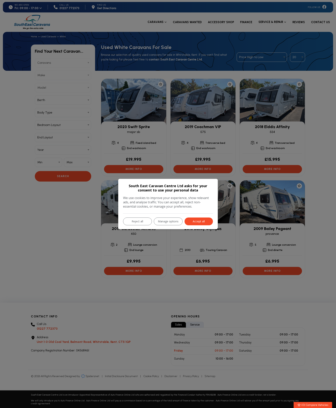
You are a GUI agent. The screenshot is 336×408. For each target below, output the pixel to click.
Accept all (199, 221)
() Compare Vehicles (314, 405)
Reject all (137, 221)
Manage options (168, 221)
